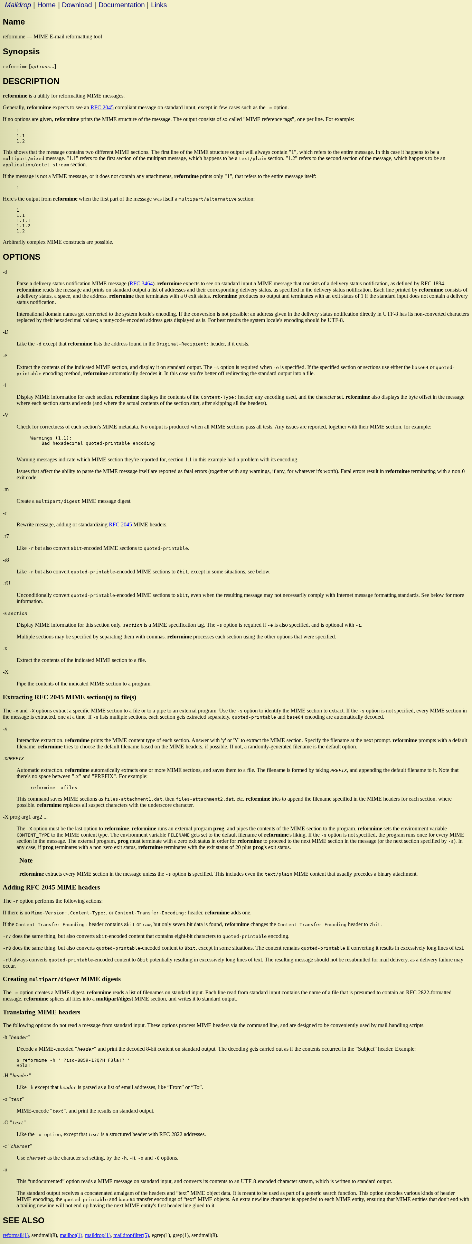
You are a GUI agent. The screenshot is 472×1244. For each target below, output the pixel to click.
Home (46, 5)
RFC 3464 (141, 283)
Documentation (121, 5)
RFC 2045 (102, 107)
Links (159, 5)
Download (77, 5)
